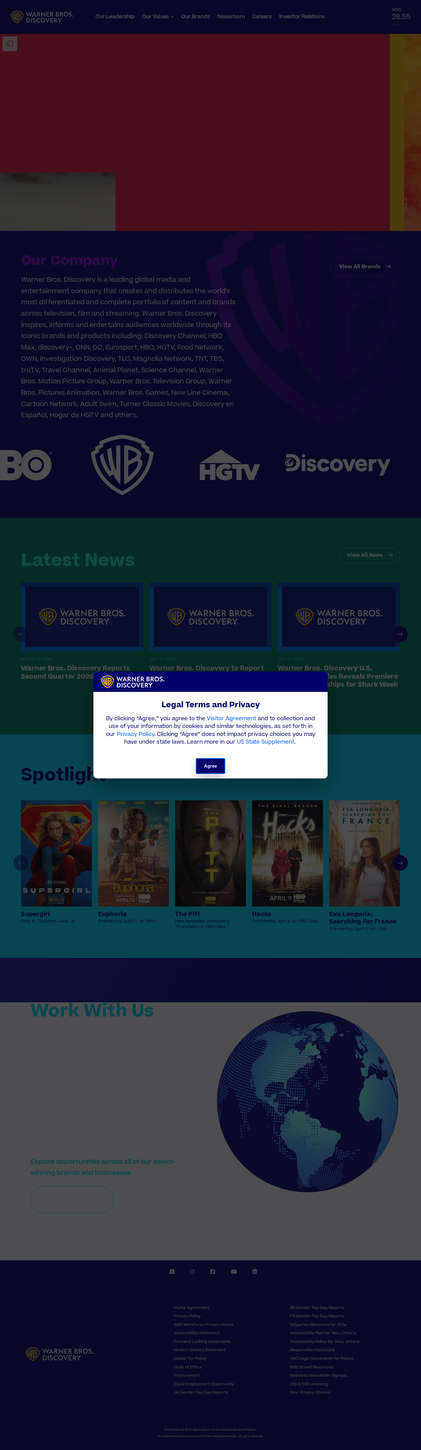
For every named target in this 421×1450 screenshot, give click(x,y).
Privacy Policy (135, 734)
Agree (210, 766)
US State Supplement (265, 742)
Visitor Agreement (231, 718)
